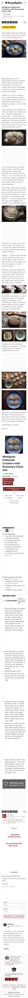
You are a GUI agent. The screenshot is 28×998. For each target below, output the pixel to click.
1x (7, 530)
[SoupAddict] (14, 2)
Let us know (13, 785)
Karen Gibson (7, 14)
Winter (20, 819)
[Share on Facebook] (5, 22)
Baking (13, 819)
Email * (6, 909)
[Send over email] (16, 22)
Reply (6, 949)
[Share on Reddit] (11, 22)
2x (9, 530)
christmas (14, 828)
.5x (4, 530)
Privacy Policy (16, 986)
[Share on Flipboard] (8, 22)
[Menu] (2, 3)
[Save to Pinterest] (3, 22)
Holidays (17, 819)
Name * (6, 902)
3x (12, 530)
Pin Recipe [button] (8, 483)
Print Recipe (9, 479)
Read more (10, 964)
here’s (17, 201)
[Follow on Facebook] (6, 979)
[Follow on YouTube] (16, 979)
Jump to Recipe (10, 27)
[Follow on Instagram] (12, 979)
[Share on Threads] (13, 22)
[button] (3, 476)
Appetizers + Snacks (6, 819)
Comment (5, 884)
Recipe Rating (6, 876)
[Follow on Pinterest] (9, 979)
